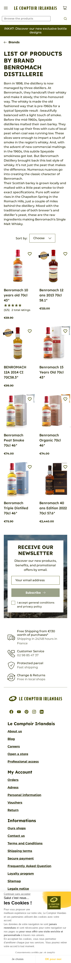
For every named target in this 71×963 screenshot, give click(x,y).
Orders (13, 780)
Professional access (23, 761)
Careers (14, 746)
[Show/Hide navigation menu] (6, 8)
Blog (11, 739)
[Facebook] (11, 712)
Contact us (16, 836)
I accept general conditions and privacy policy (35, 604)
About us (15, 731)
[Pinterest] (26, 712)
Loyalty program (21, 873)
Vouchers (15, 802)
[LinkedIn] (41, 712)
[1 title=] (5, 305)
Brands (14, 42)
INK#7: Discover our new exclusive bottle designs (35, 30)
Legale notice (18, 888)
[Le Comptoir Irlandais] (35, 8)
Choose (39, 238)
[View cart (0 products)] (65, 8)
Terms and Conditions (25, 843)
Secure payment (21, 858)
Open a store (18, 754)
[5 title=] (20, 305)
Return (13, 810)
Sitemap (14, 881)
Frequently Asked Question (29, 866)
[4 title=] (16, 305)
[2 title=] (9, 305)
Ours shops (17, 828)
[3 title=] (13, 305)
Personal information (24, 795)
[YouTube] (19, 712)
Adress (13, 787)
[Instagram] (34, 712)
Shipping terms (20, 851)
